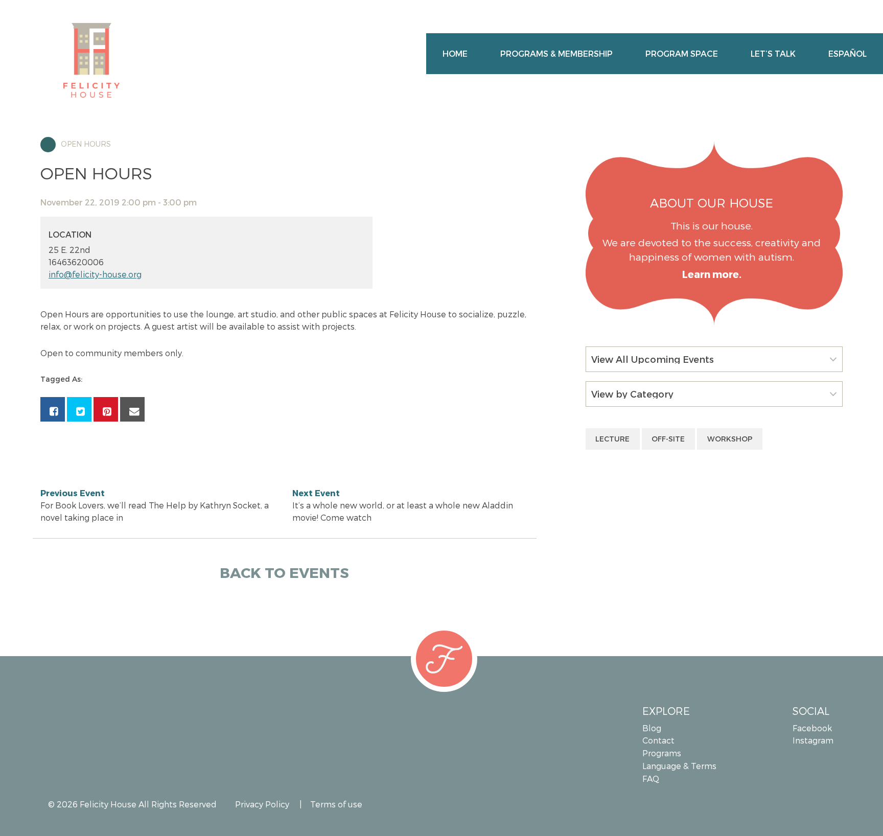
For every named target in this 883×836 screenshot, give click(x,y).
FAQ (650, 778)
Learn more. (711, 274)
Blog (651, 728)
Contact (658, 740)
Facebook (812, 728)
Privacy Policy (262, 804)
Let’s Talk (773, 53)
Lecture (612, 438)
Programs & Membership (556, 53)
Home (455, 53)
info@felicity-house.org (95, 274)
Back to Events (284, 572)
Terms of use (336, 804)
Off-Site (668, 438)
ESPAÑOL (847, 53)
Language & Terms (679, 766)
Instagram (813, 740)
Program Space (681, 53)
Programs (661, 753)
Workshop (730, 438)
